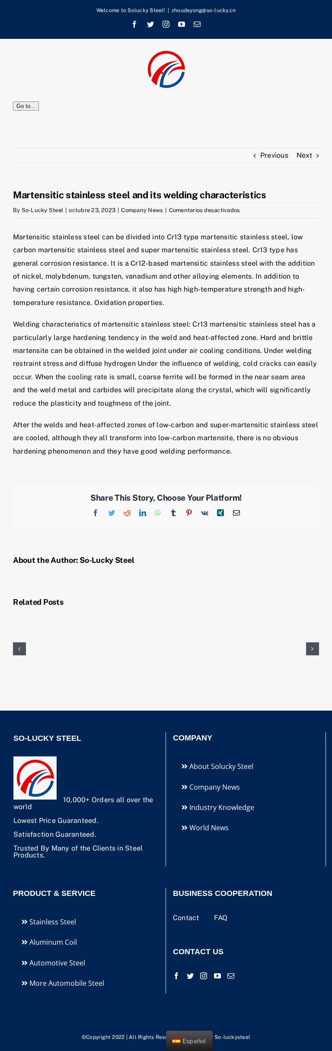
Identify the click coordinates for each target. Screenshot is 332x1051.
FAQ (221, 918)
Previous (274, 155)
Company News (142, 210)
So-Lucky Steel (42, 210)
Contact (187, 918)
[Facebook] (176, 975)
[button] (19, 648)
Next (304, 155)
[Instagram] (203, 975)
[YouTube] (217, 975)
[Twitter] (190, 975)
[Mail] (230, 975)
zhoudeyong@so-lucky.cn (204, 10)
